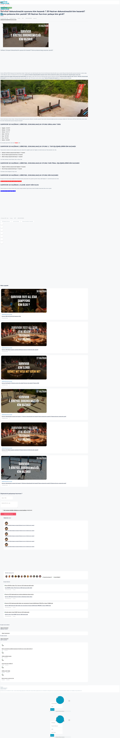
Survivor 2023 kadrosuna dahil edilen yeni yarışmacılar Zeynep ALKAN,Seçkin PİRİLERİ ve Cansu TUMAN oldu (28, 605)
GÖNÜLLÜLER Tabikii (6, 671)
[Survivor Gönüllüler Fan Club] (4, 4)
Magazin (12, 23)
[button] (1, 2)
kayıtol (57, 711)
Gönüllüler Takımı (35, 23)
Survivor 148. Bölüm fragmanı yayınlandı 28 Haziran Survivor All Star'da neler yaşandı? (20, 349)
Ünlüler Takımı (45, 23)
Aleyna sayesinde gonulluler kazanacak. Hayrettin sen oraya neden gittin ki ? (17, 648)
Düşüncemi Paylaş (8, 514)
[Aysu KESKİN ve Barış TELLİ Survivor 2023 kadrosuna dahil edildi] (19, 585)
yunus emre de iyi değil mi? (7, 663)
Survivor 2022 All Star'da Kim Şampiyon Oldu (11, 316)
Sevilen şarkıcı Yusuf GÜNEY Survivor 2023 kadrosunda (16, 614)
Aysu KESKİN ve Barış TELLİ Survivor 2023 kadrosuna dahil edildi (18, 587)
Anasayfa (6, 23)
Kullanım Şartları (3, 688)
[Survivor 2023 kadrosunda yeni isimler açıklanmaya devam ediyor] (19, 594)
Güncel (17, 23)
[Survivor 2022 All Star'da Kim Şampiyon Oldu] (24, 312)
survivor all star (16, 221)
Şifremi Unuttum (61, 711)
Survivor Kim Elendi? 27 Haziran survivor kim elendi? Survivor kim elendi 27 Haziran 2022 (20, 383)
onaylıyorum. (18, 510)
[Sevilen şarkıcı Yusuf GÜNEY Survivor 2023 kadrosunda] (16, 612)
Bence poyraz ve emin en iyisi (8, 678)
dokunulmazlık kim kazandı (27, 221)
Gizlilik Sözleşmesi (3, 687)
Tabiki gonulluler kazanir (6, 656)
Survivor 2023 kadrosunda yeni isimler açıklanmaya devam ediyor (18, 596)
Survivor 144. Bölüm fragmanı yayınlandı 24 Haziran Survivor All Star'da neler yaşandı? (19, 546)
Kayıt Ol (13, 27)
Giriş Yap (5, 27)
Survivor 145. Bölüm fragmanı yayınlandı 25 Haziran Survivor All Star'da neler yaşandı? (19, 541)
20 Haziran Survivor (6, 221)
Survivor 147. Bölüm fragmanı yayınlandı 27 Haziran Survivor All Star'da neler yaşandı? (20, 450)
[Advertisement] (38, 61)
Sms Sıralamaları (25, 23)
